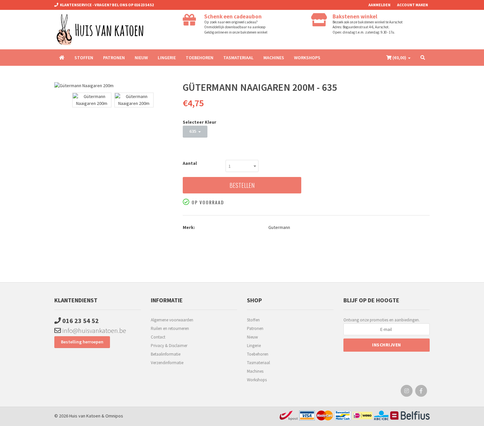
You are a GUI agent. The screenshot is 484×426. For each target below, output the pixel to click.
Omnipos (114, 416)
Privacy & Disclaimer (169, 345)
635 (193, 131)
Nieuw (141, 58)
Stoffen (83, 58)
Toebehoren (199, 58)
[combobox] (242, 166)
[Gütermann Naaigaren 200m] (113, 85)
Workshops (307, 58)
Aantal (190, 163)
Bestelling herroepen (82, 342)
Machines (273, 58)
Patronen (114, 58)
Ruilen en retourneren (170, 328)
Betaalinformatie (165, 354)
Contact (158, 337)
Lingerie (167, 58)
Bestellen (242, 185)
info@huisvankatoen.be (93, 330)
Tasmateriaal (238, 58)
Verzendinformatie (167, 362)
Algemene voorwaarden (172, 320)
